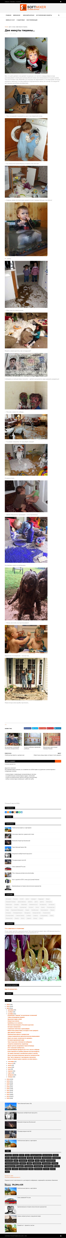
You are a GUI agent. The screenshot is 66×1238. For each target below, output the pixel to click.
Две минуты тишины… (15, 1032)
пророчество (36, 912)
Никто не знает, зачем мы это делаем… (20, 1038)
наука (27, 910)
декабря (11, 1010)
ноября (10, 1012)
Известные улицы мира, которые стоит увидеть (23, 1030)
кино (15, 907)
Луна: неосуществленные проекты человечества (23, 1055)
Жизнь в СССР (10, 20)
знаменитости (33, 904)
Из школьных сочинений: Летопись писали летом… (12, 748)
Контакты (18, 1)
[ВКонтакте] (6, 812)
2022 (8, 1006)
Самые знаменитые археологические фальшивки (24, 1036)
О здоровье (21, 20)
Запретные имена (13, 1021)
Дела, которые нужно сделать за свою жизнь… (23, 1059)
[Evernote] (19, 812)
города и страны (10, 901)
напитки (22, 1163)
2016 (8, 1087)
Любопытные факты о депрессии (18, 1034)
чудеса (29, 918)
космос (31, 907)
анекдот (33, 899)
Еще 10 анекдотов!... (11, 989)
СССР (21, 899)
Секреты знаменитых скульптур (18, 1044)
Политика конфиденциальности (12, 1177)
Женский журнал (28, 15)
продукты (27, 912)
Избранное (16, 15)
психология (46, 912)
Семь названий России (18, 866)
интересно (43, 904)
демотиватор (22, 901)
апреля (10, 1071)
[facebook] (60, 1)
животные (9, 904)
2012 (8, 1094)
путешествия (9, 915)
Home (6, 26)
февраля (11, 1075)
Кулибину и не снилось (15, 1023)
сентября (11, 1061)
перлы (52, 910)
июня (10, 1067)
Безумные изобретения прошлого (22, 853)
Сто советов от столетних (14, 928)
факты (17, 918)
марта (10, 1073)
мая (9, 1069)
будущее (41, 899)
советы (35, 915)
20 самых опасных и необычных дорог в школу (23, 1053)
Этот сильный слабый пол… (16, 1047)
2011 (8, 1096)
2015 (8, 1088)
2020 (8, 1079)
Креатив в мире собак (15, 1019)
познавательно (17, 912)
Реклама (12, 1)
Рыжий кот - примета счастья (25, 1225)
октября (11, 1013)
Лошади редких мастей (19, 860)
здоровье (24, 904)
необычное (35, 910)
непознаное (44, 910)
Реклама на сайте (9, 1175)
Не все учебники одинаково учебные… (32, 748)
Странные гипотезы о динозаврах (18, 1028)
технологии (9, 918)
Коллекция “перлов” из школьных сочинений (22, 1015)
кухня (42, 907)
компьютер (23, 907)
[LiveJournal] (17, 812)
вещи (47, 899)
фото (22, 918)
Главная (7, 1)
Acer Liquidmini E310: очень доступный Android (25, 879)
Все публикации (32, 20)
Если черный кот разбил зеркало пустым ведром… (24, 1051)
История (8, 899)
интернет (51, 904)
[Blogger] (15, 812)
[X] (13, 812)
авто (27, 899)
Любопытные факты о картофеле (21, 828)
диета (42, 901)
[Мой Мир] (10, 812)
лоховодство (50, 907)
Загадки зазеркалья (14, 1026)
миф (7, 910)
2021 (8, 1008)
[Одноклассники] (8, 812)
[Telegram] (22, 812)
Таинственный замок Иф (19, 847)
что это (46, 1169)
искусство (9, 907)
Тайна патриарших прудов (16, 1017)
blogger (58, 761)
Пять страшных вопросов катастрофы (23, 873)
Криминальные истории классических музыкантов (26, 886)
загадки (16, 904)
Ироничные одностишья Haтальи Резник (50, 748)
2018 (8, 1083)
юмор (13, 26)
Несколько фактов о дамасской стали (23, 834)
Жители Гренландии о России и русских (21, 1025)
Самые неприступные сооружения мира (29, 1216)
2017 (8, 1085)
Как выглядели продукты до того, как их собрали (23, 1049)
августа (10, 1063)
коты (37, 907)
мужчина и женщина (17, 910)
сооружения (43, 915)
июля (10, 1065)
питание (8, 912)
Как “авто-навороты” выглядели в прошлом (22, 1057)
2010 (8, 1098)
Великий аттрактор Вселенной (21, 840)
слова (57, 1166)
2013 (8, 1092)
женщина (49, 901)
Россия (15, 899)
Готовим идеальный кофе (16, 1040)
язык (41, 918)
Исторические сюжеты (44, 15)
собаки (29, 915)
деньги (30, 901)
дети (10, 26)
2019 (8, 1081)
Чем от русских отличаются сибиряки (20, 1042)
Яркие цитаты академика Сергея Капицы (21, 1046)
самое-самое (20, 915)
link (5, 724)
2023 (8, 1004)
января (10, 1077)
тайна (51, 915)
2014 (8, 1090)
